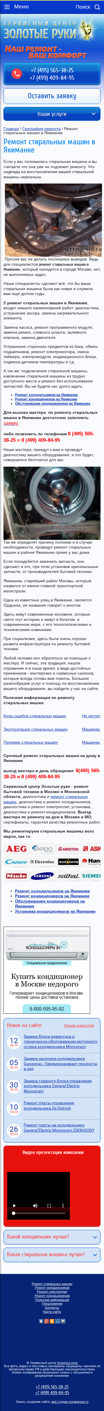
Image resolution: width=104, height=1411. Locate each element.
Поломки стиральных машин (30, 742)
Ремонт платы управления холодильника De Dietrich (49, 1105)
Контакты (52, 1308)
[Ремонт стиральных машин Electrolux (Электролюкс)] (42, 866)
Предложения (52, 1304)
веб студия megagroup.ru (69, 1402)
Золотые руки (67, 1363)
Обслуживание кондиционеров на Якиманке (52, 404)
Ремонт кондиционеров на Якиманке (46, 399)
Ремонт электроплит (52, 1292)
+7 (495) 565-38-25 (52, 70)
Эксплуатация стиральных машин (35, 729)
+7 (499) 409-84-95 (52, 78)
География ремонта (42, 128)
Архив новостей (79, 1025)
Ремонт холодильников (52, 1288)
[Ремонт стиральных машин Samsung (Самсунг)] (42, 880)
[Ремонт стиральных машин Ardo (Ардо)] (42, 853)
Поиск (97, 7)
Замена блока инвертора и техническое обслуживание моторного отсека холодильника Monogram (60, 1041)
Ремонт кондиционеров (52, 1296)
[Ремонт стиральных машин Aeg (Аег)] (16, 853)
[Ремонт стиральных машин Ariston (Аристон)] (68, 853)
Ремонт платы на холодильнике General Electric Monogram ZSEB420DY (59, 1128)
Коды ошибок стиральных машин (34, 715)
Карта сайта (52, 1312)
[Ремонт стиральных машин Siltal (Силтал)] (68, 880)
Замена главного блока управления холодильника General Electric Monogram (58, 1086)
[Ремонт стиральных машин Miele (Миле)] (16, 880)
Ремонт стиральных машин (52, 1284)
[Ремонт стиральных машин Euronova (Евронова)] (68, 866)
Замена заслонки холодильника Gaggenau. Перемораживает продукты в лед (60, 1063)
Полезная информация (52, 1300)
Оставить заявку (52, 95)
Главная (11, 128)
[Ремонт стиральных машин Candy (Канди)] (16, 866)
